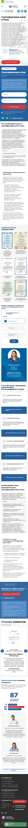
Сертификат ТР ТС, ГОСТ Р (9, 797)
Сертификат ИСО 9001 (8, 791)
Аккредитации (5, 805)
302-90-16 (8, 10)
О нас (3, 802)
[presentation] (2, 651)
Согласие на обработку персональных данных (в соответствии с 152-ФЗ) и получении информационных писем (14, 112)
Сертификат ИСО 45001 (8, 795)
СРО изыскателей (6, 783)
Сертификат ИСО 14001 (8, 793)
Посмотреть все (6, 624)
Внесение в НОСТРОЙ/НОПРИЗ (10, 786)
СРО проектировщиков (8, 781)
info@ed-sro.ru (19, 809)
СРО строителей (6, 779)
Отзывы (4, 807)
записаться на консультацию (11, 594)
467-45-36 (8, 11)
